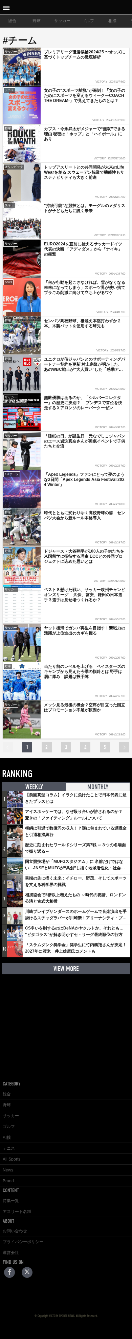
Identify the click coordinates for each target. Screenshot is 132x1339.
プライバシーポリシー (23, 1241)
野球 (36, 20)
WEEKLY (34, 787)
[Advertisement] (66, 1022)
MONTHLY (97, 787)
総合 (12, 20)
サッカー (62, 20)
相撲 (112, 20)
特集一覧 (11, 1200)
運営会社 (11, 1252)
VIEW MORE (66, 969)
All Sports (11, 1159)
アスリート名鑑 (17, 1211)
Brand (8, 1181)
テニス (9, 1148)
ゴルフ (88, 20)
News (8, 1170)
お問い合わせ (15, 1231)
